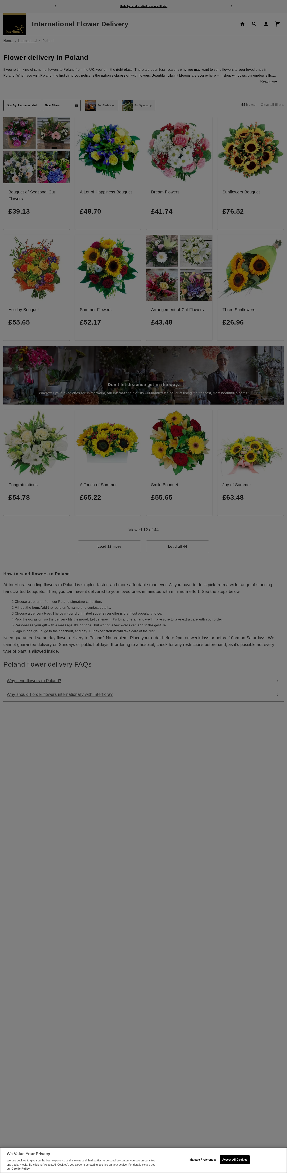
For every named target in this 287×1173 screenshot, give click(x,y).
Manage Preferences (203, 1159)
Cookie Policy (21, 1168)
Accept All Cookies (234, 1159)
